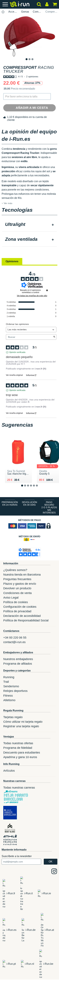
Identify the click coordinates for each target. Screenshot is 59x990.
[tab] (29, 225)
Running (8, 677)
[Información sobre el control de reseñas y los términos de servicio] (47, 290)
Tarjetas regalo (13, 717)
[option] (29, 36)
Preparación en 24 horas (10, 503)
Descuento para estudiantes (21, 752)
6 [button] (39, 488)
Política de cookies (15, 602)
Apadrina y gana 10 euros (20, 757)
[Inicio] (3, 11)
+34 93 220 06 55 (14, 637)
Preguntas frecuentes (17, 579)
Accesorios (12, 11)
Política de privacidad (17, 611)
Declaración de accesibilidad (22, 615)
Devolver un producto (17, 588)
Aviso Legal (11, 597)
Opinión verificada (17, 352)
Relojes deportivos (15, 691)
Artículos (9, 770)
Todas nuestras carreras (19, 787)
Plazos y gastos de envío (19, 583)
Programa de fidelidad (17, 747)
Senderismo (11, 686)
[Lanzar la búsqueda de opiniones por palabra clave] (54, 337)
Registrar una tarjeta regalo (21, 726)
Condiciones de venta (17, 593)
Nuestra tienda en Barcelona (22, 574)
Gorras (25, 11)
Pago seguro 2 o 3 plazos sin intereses (49, 507)
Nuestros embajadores (18, 659)
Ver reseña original (14, 375)
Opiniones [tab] (12, 261)
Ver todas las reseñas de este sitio (32, 296)
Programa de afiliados (17, 663)
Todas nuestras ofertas (18, 743)
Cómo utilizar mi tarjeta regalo (22, 721)
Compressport (37, 11)
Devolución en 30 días (29, 503)
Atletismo (9, 700)
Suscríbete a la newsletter (17, 856)
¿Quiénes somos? (15, 570)
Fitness (8, 695)
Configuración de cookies (19, 606)
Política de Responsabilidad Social (26, 620)
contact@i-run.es (14, 642)
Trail (6, 681)
